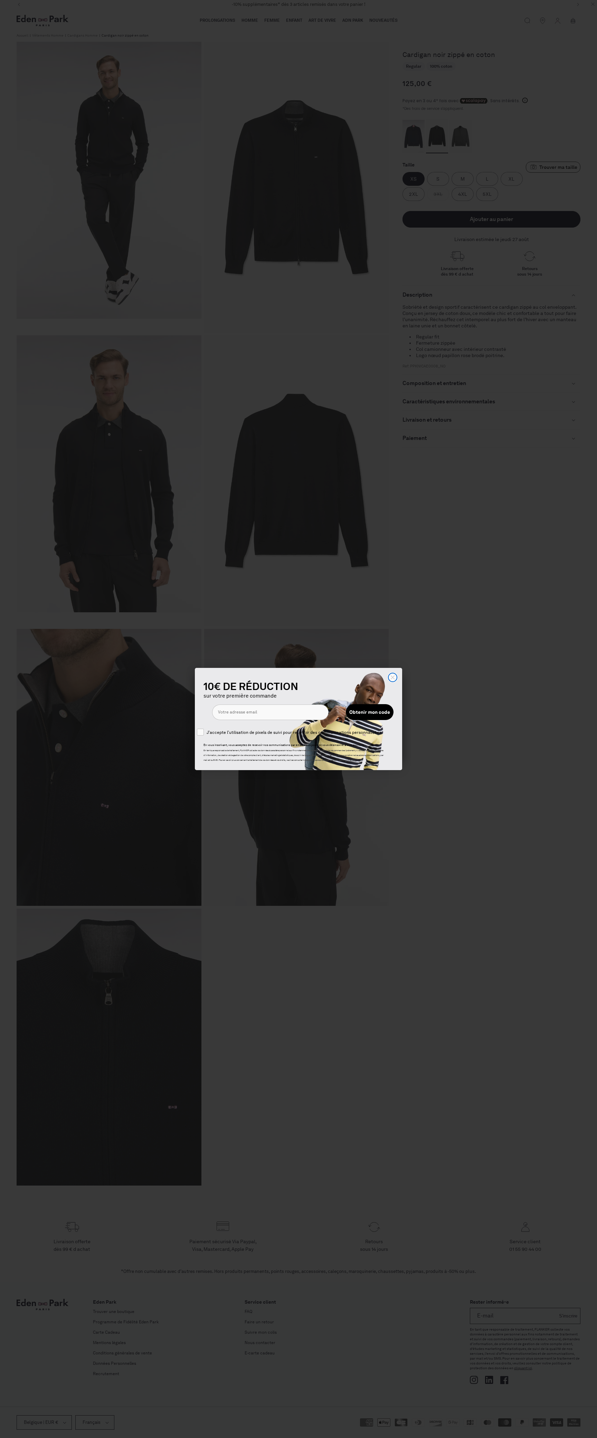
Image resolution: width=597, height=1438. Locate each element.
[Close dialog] (392, 677)
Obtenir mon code (369, 712)
